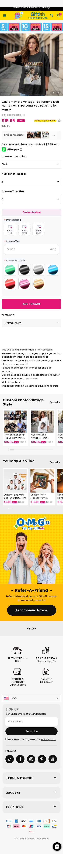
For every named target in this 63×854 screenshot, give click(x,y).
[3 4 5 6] (31, 182)
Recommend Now (30, 610)
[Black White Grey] (31, 164)
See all (54, 402)
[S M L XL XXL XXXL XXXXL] (31, 199)
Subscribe (32, 731)
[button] (4, 15)
